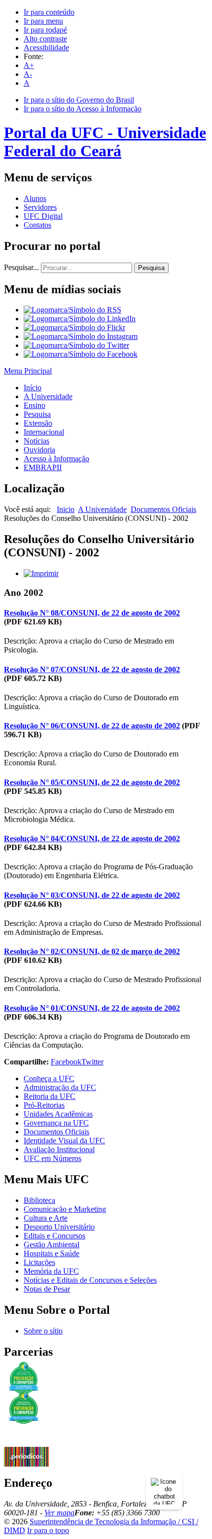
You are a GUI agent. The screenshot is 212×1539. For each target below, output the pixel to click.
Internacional (44, 432)
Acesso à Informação (56, 458)
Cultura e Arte (46, 1218)
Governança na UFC (56, 1123)
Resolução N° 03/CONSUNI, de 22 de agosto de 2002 (92, 895)
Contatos (37, 225)
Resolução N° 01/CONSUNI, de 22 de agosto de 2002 (92, 1008)
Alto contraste (45, 38)
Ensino (34, 405)
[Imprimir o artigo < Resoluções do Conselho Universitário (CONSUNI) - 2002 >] (41, 573)
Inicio (65, 509)
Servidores (40, 207)
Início (32, 387)
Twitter (92, 1062)
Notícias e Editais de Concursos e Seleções (90, 1280)
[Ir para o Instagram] (81, 336)
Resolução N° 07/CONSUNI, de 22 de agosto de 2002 (92, 669)
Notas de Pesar (47, 1289)
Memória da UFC (51, 1271)
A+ (29, 65)
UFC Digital (43, 216)
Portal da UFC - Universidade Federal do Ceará (105, 142)
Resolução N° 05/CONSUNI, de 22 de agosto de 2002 (92, 782)
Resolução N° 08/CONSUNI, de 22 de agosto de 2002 (92, 613)
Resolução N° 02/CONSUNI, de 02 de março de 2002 (92, 951)
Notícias (36, 441)
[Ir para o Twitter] (76, 345)
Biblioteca (39, 1200)
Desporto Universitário (59, 1227)
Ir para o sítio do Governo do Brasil (79, 100)
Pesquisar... (21, 267)
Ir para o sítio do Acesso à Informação (82, 108)
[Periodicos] (26, 1464)
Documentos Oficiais (163, 509)
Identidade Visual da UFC (64, 1140)
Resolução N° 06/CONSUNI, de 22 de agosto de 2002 (92, 725)
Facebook (66, 1062)
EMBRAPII (43, 467)
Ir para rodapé (45, 30)
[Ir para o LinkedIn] (80, 318)
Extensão (38, 423)
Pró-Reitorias (44, 1105)
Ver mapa (59, 1512)
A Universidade (48, 396)
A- (28, 74)
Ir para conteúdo (49, 12)
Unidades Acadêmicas (58, 1114)
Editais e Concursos (54, 1235)
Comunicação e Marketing (65, 1209)
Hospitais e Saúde (51, 1253)
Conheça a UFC (49, 1078)
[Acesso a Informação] (26, 1444)
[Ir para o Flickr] (74, 327)
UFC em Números (52, 1158)
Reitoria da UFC (49, 1096)
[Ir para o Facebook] (81, 354)
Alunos (35, 198)
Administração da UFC (60, 1087)
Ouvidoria (39, 449)
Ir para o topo (48, 1530)
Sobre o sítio (43, 1331)
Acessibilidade (46, 47)
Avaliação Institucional (59, 1149)
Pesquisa (151, 268)
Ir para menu (43, 21)
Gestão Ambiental (51, 1244)
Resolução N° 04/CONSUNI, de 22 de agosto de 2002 (92, 838)
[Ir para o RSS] (72, 310)
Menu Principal (28, 371)
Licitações (39, 1262)
